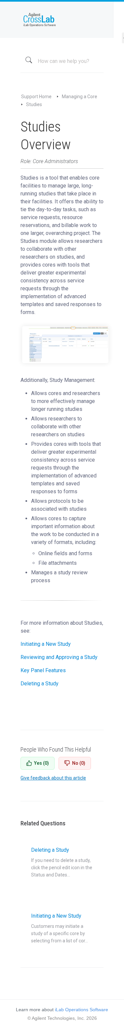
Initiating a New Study (46, 644)
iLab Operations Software (81, 1009)
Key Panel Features (43, 670)
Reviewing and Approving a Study (59, 657)
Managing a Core (79, 96)
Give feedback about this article (53, 778)
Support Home (36, 96)
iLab (62, 20)
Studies (34, 104)
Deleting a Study (40, 683)
